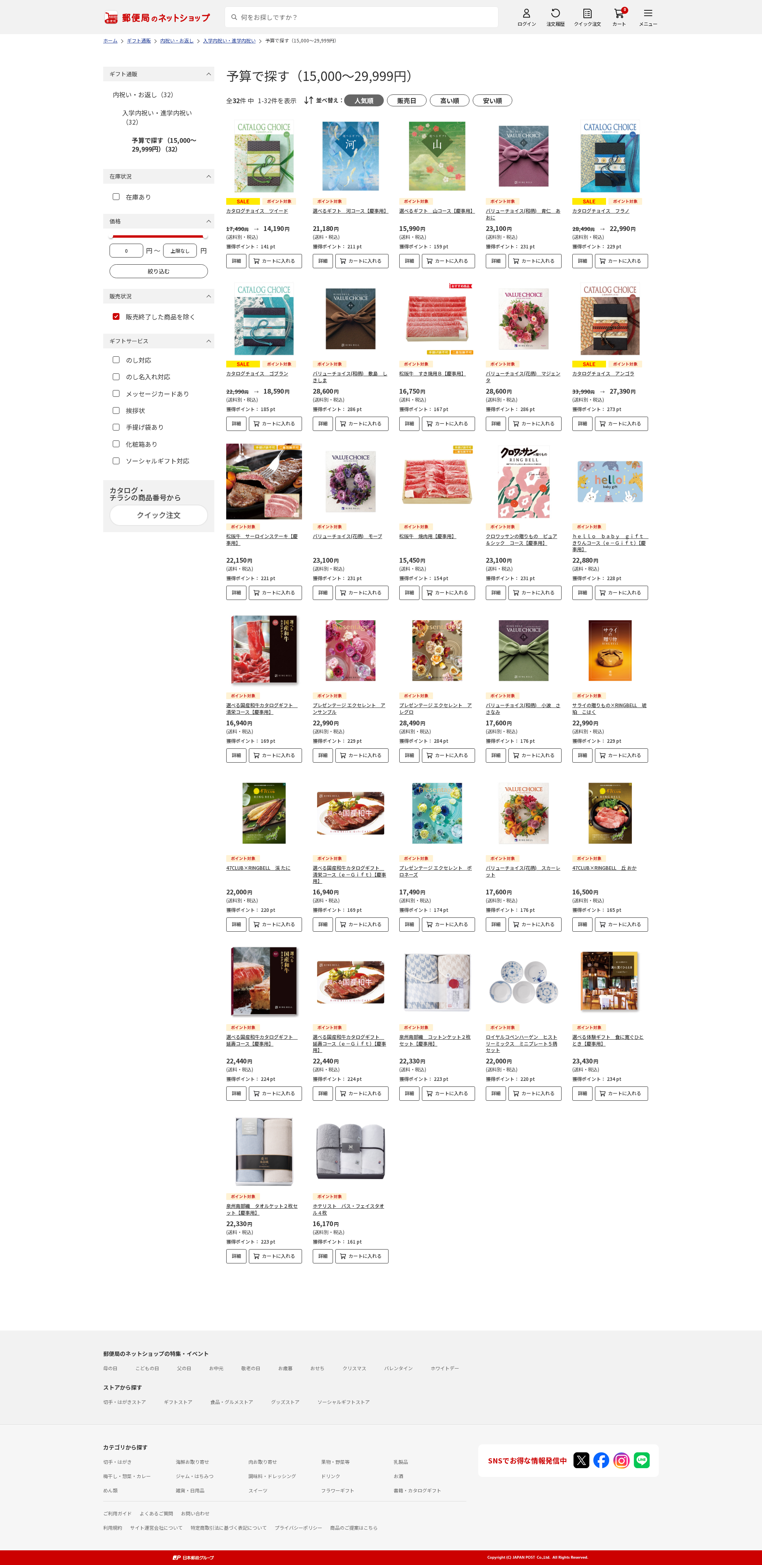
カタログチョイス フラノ (600, 210)
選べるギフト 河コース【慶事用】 (351, 210)
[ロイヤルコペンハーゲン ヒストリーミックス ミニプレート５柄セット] (524, 982)
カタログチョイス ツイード (257, 210)
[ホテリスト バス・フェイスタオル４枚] (351, 1151)
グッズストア (285, 1401)
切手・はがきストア (124, 1401)
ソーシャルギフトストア (344, 1401)
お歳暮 (285, 1368)
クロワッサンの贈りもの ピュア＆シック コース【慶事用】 (521, 539)
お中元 (216, 1368)
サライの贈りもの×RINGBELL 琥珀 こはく (609, 708)
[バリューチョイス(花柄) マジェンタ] (524, 319)
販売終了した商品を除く (161, 316)
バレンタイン (398, 1368)
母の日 (110, 1368)
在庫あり (138, 197)
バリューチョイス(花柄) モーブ (347, 536)
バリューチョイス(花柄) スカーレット (523, 871)
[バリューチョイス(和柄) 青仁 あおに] (524, 156)
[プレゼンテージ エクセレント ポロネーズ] (437, 813)
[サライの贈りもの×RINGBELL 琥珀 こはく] (610, 650)
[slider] (110, 235)
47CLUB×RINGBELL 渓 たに (258, 867)
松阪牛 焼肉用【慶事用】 (427, 536)
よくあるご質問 (156, 1513)
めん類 (110, 1490)
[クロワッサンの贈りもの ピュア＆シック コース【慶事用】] (524, 481)
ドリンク (330, 1476)
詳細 (236, 260)
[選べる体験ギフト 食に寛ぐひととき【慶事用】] (610, 982)
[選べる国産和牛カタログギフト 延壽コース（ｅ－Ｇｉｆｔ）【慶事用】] (351, 982)
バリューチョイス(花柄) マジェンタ (523, 376)
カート (619, 23)
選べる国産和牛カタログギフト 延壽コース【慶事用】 (262, 1040)
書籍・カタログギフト (417, 1490)
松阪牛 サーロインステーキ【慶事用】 (262, 539)
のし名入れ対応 (148, 376)
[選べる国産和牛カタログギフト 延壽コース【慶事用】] (264, 982)
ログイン (527, 23)
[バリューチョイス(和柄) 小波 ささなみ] (524, 650)
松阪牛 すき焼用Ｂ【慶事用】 (432, 373)
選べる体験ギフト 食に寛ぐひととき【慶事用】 (608, 1040)
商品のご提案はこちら (354, 1527)
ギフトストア (178, 1401)
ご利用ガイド (117, 1513)
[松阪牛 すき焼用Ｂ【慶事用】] (437, 319)
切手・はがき (117, 1461)
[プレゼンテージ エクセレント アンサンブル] (351, 650)
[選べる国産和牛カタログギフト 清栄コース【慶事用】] (264, 650)
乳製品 (401, 1461)
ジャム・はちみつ (195, 1476)
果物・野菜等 (335, 1461)
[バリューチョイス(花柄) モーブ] (351, 481)
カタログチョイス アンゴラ (603, 373)
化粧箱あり (142, 444)
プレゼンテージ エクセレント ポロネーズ (435, 871)
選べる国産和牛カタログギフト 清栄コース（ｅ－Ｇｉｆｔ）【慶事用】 (349, 874)
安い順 (492, 100)
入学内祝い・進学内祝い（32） (157, 117)
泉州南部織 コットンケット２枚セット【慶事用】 (435, 1040)
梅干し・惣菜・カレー (127, 1476)
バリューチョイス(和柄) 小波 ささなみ (523, 708)
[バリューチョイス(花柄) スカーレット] (524, 813)
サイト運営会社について (156, 1527)
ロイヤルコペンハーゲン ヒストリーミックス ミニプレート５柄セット (521, 1043)
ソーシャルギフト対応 (157, 460)
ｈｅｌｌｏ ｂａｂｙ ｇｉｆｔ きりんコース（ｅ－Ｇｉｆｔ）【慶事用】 (610, 543)
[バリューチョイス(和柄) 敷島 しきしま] (351, 319)
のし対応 (138, 360)
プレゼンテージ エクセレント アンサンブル (349, 708)
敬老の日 (250, 1368)
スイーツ (257, 1490)
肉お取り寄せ (262, 1461)
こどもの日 (147, 1368)
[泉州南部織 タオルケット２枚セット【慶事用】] (264, 1151)
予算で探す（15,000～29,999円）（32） (164, 144)
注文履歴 (555, 23)
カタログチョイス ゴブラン (257, 373)
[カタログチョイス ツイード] (264, 156)
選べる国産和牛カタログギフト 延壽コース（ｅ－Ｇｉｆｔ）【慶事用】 (349, 1043)
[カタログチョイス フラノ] (610, 156)
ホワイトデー (445, 1368)
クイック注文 (587, 23)
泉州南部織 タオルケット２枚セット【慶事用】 (262, 1209)
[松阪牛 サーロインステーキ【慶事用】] (264, 481)
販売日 (406, 100)
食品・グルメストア (231, 1401)
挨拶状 (135, 410)
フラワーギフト (337, 1490)
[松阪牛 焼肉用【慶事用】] (437, 481)
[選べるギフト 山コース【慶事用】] (437, 156)
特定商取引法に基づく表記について (228, 1527)
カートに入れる (278, 260)
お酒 (398, 1476)
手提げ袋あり (145, 427)
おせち (317, 1368)
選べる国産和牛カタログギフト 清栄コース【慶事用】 (262, 708)
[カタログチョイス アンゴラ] (610, 319)
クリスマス (354, 1368)
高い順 (449, 100)
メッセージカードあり (157, 393)
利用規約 (112, 1527)
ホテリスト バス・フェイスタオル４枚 (348, 1209)
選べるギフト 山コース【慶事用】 (437, 210)
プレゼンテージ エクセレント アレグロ (435, 708)
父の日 (184, 1368)
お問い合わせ (195, 1513)
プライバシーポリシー (298, 1527)
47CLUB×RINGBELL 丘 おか (604, 867)
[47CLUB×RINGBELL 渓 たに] (264, 813)
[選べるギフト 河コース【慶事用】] (351, 156)
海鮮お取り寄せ (192, 1461)
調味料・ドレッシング (272, 1476)
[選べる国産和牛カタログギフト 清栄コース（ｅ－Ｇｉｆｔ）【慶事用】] (351, 813)
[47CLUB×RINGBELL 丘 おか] (610, 813)
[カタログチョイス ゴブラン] (264, 319)
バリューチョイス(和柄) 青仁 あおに (523, 214)
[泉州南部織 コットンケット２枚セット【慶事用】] (437, 982)
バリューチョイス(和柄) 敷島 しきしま (350, 376)
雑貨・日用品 (190, 1490)
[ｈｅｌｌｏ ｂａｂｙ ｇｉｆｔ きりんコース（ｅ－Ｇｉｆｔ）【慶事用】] (610, 481)
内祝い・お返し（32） (145, 94)
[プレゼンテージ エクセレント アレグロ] (437, 650)
